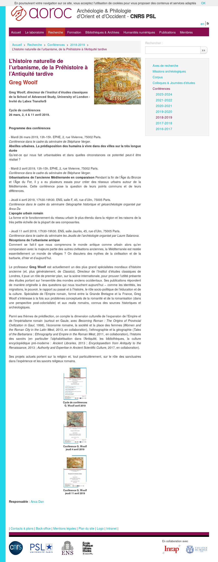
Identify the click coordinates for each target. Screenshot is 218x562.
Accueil (16, 32)
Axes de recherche (165, 65)
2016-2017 (164, 128)
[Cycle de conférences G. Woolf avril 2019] (75, 383)
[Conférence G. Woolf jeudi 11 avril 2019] (75, 471)
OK (203, 3)
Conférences (56, 44)
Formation (74, 32)
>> (203, 50)
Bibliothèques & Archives (102, 32)
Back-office (43, 528)
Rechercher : (154, 43)
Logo (100, 528)
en (202, 23)
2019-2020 (164, 111)
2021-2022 (164, 99)
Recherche (55, 32)
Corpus (158, 77)
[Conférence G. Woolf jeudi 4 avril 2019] (75, 427)
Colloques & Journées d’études (174, 82)
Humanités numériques (139, 32)
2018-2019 (77, 44)
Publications (167, 32)
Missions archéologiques (169, 71)
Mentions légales (64, 528)
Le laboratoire (34, 32)
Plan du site (86, 528)
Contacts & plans (22, 528)
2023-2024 (164, 94)
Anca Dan (37, 501)
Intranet (111, 528)
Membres (186, 32)
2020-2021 (164, 105)
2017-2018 (164, 123)
